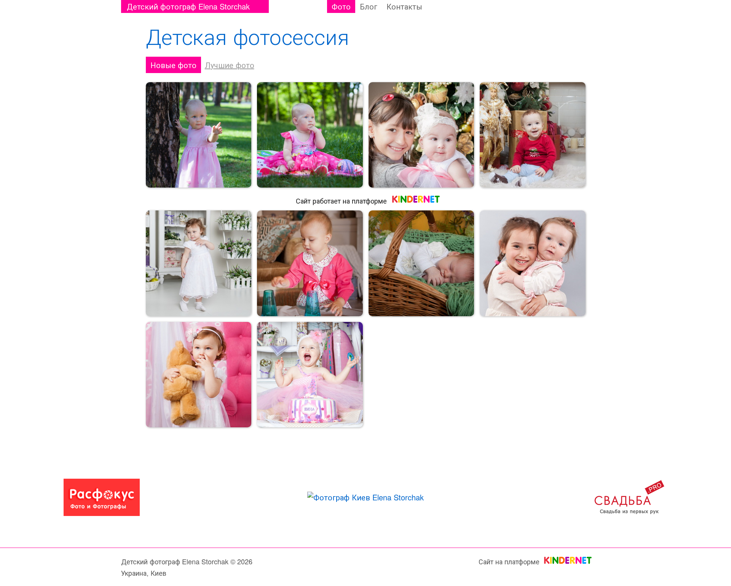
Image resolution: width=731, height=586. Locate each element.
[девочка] (310, 263)
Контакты (404, 6)
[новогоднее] (533, 135)
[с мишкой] (199, 375)
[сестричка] (421, 135)
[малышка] (199, 263)
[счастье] (421, 263)
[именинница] (310, 375)
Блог (368, 6)
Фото (341, 6)
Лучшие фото (229, 64)
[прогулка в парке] (199, 135)
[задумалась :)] (310, 135)
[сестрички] (533, 263)
